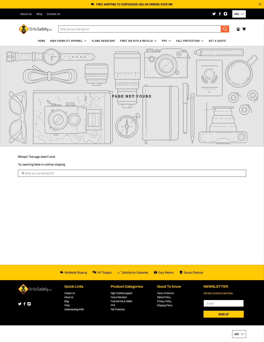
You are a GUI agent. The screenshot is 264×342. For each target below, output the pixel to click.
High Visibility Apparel (66, 41)
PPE (164, 41)
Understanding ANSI (74, 309)
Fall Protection (188, 41)
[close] (260, 4)
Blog (39, 14)
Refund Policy (164, 297)
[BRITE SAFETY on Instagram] (225, 14)
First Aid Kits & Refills (136, 41)
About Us (26, 14)
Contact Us (53, 14)
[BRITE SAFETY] (35, 29)
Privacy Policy (164, 301)
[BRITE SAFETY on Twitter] (214, 14)
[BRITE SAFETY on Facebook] (220, 14)
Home (41, 41)
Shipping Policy (164, 305)
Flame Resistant (103, 41)
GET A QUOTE (217, 41)
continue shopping (54, 164)
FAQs (67, 305)
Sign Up (223, 314)
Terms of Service (165, 293)
